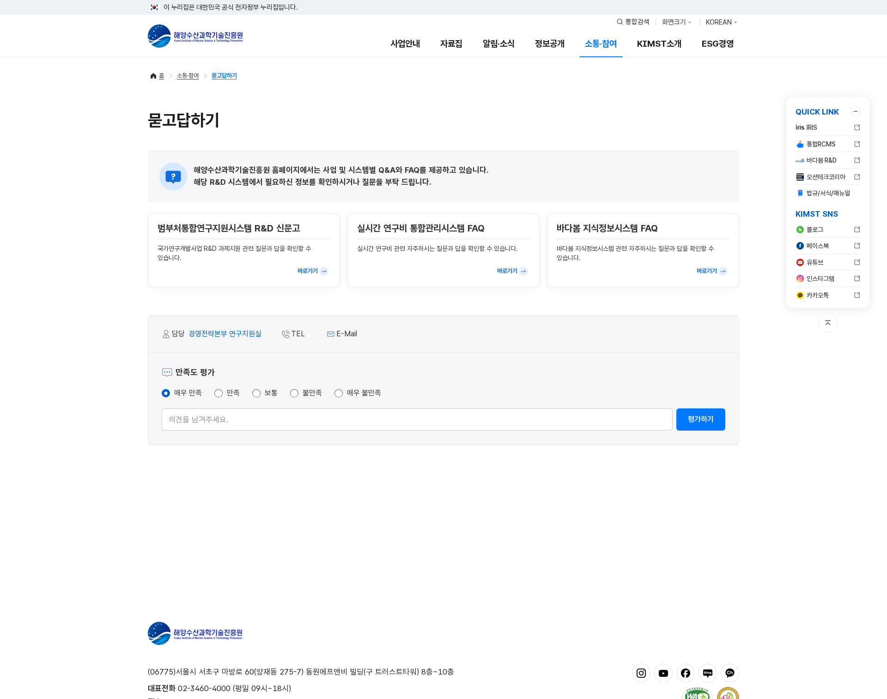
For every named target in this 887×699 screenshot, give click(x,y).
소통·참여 (601, 43)
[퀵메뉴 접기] (855, 111)
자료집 (451, 43)
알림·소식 (499, 43)
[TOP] (828, 323)
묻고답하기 (224, 75)
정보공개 (550, 43)
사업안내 (405, 43)
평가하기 (701, 419)
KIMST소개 (659, 43)
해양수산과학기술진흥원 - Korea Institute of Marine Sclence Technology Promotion (195, 36)
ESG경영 (718, 43)
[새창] (641, 672)
